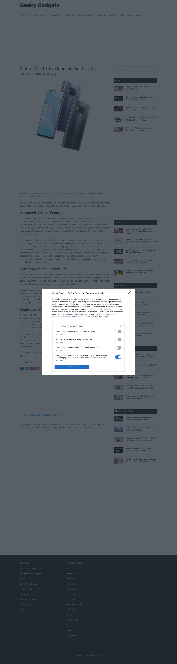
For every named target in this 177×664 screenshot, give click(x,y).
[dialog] (88, 332)
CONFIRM (71, 367)
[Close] (130, 293)
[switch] (118, 331)
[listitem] (88, 326)
